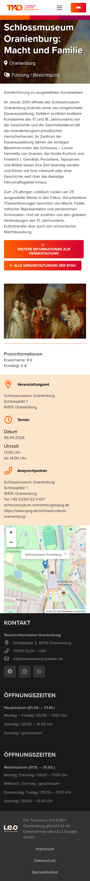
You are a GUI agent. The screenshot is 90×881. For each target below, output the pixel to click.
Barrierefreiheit (45, 872)
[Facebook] (10, 672)
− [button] (11, 542)
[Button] (78, 8)
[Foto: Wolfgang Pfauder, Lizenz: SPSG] (45, 311)
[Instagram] (25, 672)
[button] (59, 7)
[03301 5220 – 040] (8, 650)
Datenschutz (45, 860)
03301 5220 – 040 (29, 650)
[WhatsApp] (39, 672)
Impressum (45, 849)
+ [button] (11, 532)
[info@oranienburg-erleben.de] (8, 658)
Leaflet (49, 611)
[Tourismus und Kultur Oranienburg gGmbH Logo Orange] (22, 7)
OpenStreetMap (65, 611)
